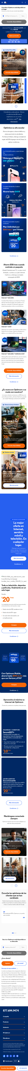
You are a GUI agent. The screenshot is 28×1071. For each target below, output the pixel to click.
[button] (22, 2)
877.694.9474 (11, 1010)
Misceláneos (6, 1038)
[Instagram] (7, 1056)
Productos (6, 1022)
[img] (21, 31)
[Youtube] (17, 1056)
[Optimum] (5, 2)
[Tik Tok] (14, 1056)
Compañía (6, 1016)
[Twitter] (11, 1056)
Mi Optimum (6, 1033)
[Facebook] (4, 1056)
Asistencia (6, 1027)
